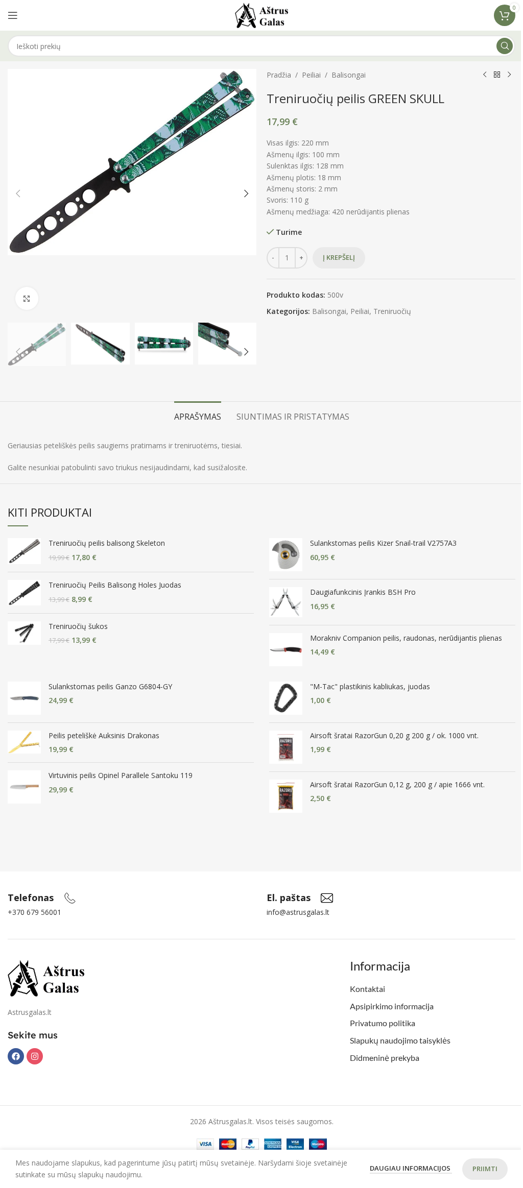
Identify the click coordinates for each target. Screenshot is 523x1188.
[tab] (197, 415)
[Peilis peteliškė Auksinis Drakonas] (24, 743)
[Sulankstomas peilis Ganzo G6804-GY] (24, 698)
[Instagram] (35, 1056)
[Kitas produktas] (509, 75)
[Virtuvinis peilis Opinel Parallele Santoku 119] (24, 787)
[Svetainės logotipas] (262, 14)
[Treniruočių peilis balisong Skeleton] (24, 551)
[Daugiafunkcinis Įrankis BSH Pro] (285, 602)
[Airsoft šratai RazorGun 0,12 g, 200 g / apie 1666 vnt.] (285, 796)
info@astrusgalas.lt (298, 912)
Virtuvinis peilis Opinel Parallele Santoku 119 (121, 775)
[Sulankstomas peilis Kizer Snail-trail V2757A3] (285, 554)
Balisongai (348, 75)
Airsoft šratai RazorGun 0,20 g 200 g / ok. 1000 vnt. (394, 735)
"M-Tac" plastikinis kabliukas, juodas (370, 686)
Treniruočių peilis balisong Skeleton (107, 543)
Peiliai (311, 75)
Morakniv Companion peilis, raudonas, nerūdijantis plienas (406, 638)
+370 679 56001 (34, 912)
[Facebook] (16, 1056)
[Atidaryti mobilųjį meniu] (13, 15)
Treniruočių (392, 311)
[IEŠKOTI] (504, 46)
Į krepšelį (339, 257)
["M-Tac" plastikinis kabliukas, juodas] (285, 698)
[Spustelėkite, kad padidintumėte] (26, 298)
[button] (18, 193)
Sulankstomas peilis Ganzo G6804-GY (110, 686)
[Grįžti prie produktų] (497, 75)
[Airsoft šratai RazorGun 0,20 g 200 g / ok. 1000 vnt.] (285, 747)
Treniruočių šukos (78, 626)
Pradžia (279, 75)
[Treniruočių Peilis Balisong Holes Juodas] (24, 592)
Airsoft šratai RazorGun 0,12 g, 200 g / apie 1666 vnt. (397, 784)
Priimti (484, 1168)
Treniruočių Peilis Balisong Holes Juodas (115, 585)
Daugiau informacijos (411, 1168)
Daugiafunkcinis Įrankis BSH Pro (363, 592)
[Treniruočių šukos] (24, 633)
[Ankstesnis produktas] (485, 75)
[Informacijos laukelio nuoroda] (42, 898)
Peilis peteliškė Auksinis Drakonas (104, 735)
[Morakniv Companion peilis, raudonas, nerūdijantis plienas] (285, 649)
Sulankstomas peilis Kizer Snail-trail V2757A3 (383, 543)
